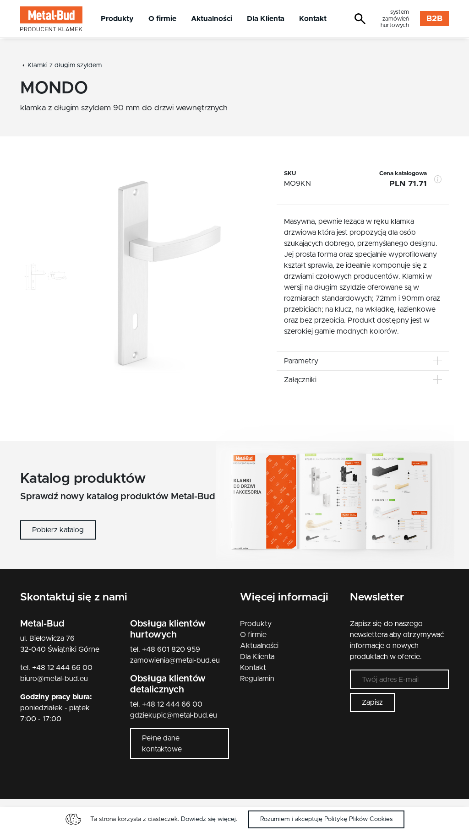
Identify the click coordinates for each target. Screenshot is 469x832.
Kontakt (313, 18)
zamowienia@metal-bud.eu (175, 660)
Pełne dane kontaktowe (162, 744)
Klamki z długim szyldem (64, 65)
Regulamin (257, 678)
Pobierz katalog (58, 530)
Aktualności (211, 18)
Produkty (117, 18)
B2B (434, 19)
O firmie (162, 18)
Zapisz (372, 702)
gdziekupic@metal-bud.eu (173, 715)
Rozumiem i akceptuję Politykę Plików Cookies (326, 819)
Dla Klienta (265, 18)
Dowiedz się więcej (208, 819)
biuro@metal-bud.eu (54, 678)
